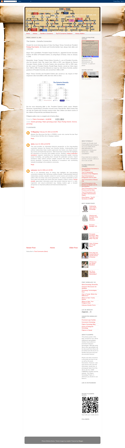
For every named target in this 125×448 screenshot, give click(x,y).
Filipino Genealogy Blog (88, 324)
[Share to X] (60, 119)
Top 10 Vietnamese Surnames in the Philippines (90, 173)
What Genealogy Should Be (90, 284)
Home (28, 33)
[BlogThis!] (58, 119)
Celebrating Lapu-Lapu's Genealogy (92, 207)
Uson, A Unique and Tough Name (93, 245)
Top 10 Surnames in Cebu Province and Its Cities (89, 189)
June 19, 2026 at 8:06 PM (42, 144)
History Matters (80, 33)
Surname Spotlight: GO (93, 225)
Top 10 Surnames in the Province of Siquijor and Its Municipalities (89, 185)
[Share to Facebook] (61, 119)
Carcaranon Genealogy (88, 322)
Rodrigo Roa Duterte (32, 47)
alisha (33, 144)
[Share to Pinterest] (63, 119)
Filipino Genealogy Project (46, 11)
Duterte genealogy (36, 121)
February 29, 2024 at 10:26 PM (49, 132)
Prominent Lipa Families (89, 320)
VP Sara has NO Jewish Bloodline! (92, 263)
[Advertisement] (52, 231)
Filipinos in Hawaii (87, 330)
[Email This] (56, 119)
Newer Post (31, 248)
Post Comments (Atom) (41, 251)
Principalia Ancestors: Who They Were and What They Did (93, 236)
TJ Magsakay (35, 132)
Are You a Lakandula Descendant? (93, 273)
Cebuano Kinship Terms (89, 305)
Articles (35, 33)
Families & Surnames (46, 33)
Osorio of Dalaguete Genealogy (87, 327)
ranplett (68, 441)
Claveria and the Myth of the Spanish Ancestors (93, 218)
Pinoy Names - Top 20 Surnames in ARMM (88, 198)
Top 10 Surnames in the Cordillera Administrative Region (89, 193)
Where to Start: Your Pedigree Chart (88, 302)
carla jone (34, 170)
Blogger (81, 441)
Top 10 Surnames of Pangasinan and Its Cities (89, 176)
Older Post (73, 248)
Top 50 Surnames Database (64, 33)
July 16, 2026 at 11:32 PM (45, 170)
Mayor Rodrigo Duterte (64, 121)
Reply (32, 138)
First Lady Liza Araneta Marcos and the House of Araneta (93, 255)
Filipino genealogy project (49, 121)
